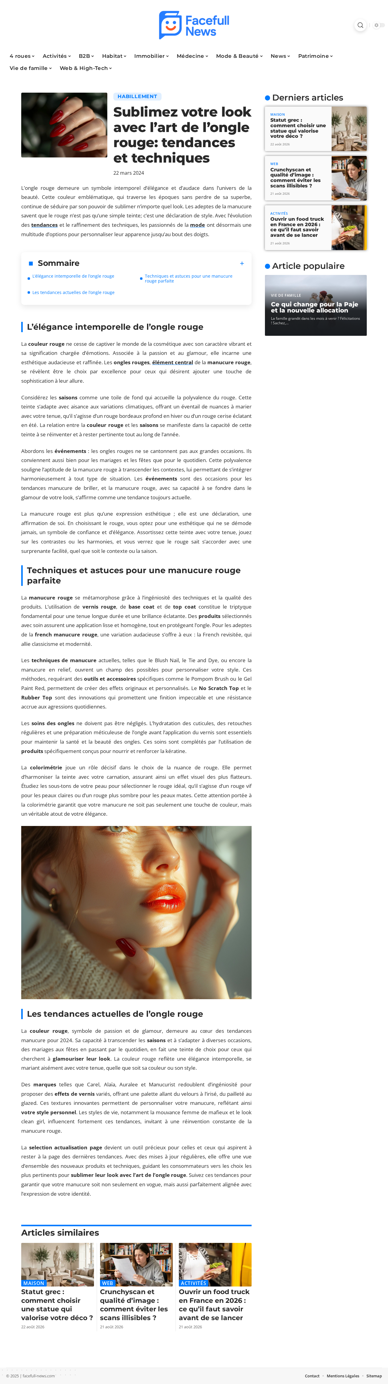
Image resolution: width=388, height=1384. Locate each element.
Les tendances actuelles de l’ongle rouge (73, 292)
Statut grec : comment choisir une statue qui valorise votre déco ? (57, 1305)
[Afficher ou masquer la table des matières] (162, 263)
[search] (360, 25)
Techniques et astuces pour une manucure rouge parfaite (188, 278)
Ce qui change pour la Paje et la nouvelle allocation (314, 307)
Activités (193, 1283)
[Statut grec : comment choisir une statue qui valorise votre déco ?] (57, 1265)
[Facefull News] (194, 25)
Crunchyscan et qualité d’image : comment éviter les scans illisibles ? (134, 1305)
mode (197, 224)
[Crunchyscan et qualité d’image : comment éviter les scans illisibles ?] (136, 1265)
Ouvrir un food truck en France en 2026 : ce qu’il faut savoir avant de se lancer (214, 1305)
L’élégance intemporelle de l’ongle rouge (73, 276)
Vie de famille (286, 295)
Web (107, 1283)
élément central (172, 362)
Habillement (137, 96)
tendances (44, 224)
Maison (34, 1283)
